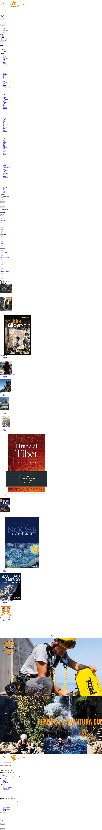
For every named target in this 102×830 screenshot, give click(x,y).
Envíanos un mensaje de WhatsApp (9, 796)
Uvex (3, 152)
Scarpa (4, 115)
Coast (3, 189)
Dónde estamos (5, 782)
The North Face (5, 102)
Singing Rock (5, 74)
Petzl (3, 77)
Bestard (4, 66)
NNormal (4, 176)
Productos (4, 10)
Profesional (4, 12)
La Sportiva (4, 103)
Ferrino (4, 95)
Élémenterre (5, 172)
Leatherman (5, 127)
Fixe (3, 92)
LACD (4, 138)
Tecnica (4, 188)
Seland (4, 146)
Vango (4, 83)
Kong (3, 109)
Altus (3, 106)
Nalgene (4, 125)
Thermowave (5, 147)
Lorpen (4, 60)
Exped (4, 185)
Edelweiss (4, 71)
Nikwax (4, 86)
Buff (3, 104)
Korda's (4, 62)
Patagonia (4, 175)
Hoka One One (5, 124)
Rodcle (4, 145)
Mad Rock (4, 73)
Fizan (3, 76)
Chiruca (4, 75)
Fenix (3, 144)
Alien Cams (5, 107)
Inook (4, 166)
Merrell (4, 98)
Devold (4, 141)
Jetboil (4, 151)
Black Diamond (5, 99)
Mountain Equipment (6, 167)
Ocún (3, 174)
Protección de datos (6, 789)
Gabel (4, 160)
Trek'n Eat (4, 158)
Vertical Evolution (6, 155)
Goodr (4, 186)
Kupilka (4, 163)
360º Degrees (5, 140)
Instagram (4, 794)
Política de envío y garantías (7, 787)
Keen (3, 68)
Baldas (4, 79)
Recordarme (2, 22)
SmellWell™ (5, 187)
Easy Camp (4, 97)
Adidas (4, 114)
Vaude (4, 137)
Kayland (4, 116)
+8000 (4, 117)
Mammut (4, 56)
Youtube (4, 793)
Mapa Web (4, 810)
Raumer (4, 171)
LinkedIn (4, 795)
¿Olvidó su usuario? (3, 20)
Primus (4, 91)
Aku (3, 57)
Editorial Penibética (6, 72)
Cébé (3, 93)
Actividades (5, 11)
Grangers (4, 183)
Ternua (4, 101)
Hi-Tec (4, 112)
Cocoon (4, 164)
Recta (3, 67)
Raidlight (4, 118)
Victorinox (4, 142)
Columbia (4, 143)
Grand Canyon (5, 173)
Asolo (4, 81)
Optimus (4, 123)
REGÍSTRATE (3, 23)
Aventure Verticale (6, 132)
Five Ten (4, 94)
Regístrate (4, 32)
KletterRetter (5, 184)
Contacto (4, 781)
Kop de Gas (5, 136)
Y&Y (3, 120)
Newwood (4, 150)
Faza (3, 159)
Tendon (4, 128)
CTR (3, 168)
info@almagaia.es (3, 768)
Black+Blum (5, 170)
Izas (3, 122)
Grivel (4, 90)
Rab (3, 96)
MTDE (4, 130)
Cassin (4, 100)
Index (3, 190)
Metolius (4, 105)
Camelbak (4, 63)
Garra (3, 69)
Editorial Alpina (5, 58)
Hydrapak (4, 126)
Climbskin (4, 165)
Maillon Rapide (5, 64)
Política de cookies (15, 803)
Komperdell (5, 108)
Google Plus (5, 792)
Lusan (4, 191)
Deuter (4, 80)
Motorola (4, 157)
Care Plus (4, 119)
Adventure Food (5, 177)
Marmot (4, 59)
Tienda (4, 196)
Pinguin (4, 178)
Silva (3, 84)
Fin (52, 636)
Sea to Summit (5, 131)
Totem (4, 129)
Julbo (3, 153)
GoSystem (4, 154)
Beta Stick (4, 135)
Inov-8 (4, 121)
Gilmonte (4, 182)
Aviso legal (4, 808)
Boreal (4, 89)
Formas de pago (5, 786)
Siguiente (52, 635)
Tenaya (4, 70)
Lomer (4, 180)
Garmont (4, 162)
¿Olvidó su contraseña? (4, 21)
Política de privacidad (6, 807)
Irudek (4, 149)
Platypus (4, 139)
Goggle (4, 113)
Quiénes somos (5, 13)
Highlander (4, 148)
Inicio (3, 26)
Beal (3, 78)
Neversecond (5, 192)
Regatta (4, 55)
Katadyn (4, 61)
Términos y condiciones (7, 809)
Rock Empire (5, 82)
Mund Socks (5, 134)
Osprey (4, 161)
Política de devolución (6, 788)
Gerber (4, 169)
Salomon (4, 85)
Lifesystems (5, 181)
